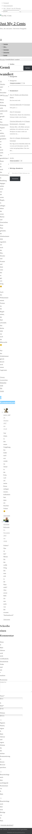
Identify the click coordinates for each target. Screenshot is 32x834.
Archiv (12, 158)
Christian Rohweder (16, 104)
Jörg (11, 95)
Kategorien (13, 80)
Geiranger (27, 104)
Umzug (2, 377)
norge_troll (6, 415)
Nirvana (16, 832)
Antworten (6, 515)
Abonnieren (15, 178)
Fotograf (6, 3)
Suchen (27, 68)
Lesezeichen (4, 380)
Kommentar (3, 680)
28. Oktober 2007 (2, 84)
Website (2, 713)
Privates (2, 59)
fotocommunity (8, 6)
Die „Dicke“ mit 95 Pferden (12, 8)
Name (2, 696)
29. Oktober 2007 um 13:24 (5, 423)
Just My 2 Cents (13, 23)
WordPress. (22, 832)
